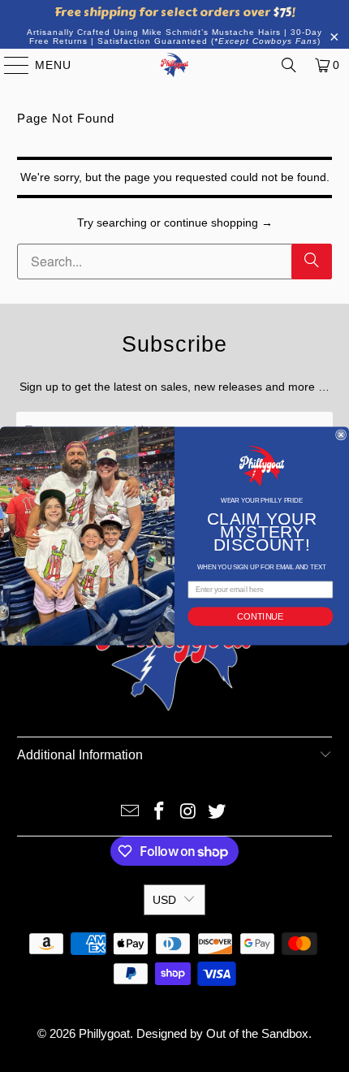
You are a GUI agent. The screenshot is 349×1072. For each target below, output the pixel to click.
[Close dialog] (341, 434)
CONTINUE (260, 616)
